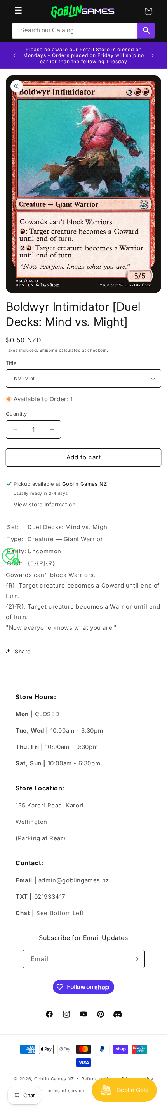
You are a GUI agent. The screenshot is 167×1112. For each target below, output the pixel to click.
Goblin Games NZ (54, 1078)
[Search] (146, 31)
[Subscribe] (135, 959)
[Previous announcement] (14, 55)
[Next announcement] (152, 55)
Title (11, 363)
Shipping (48, 350)
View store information (44, 504)
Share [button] (23, 651)
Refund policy (97, 1079)
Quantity (16, 414)
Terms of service (65, 1090)
